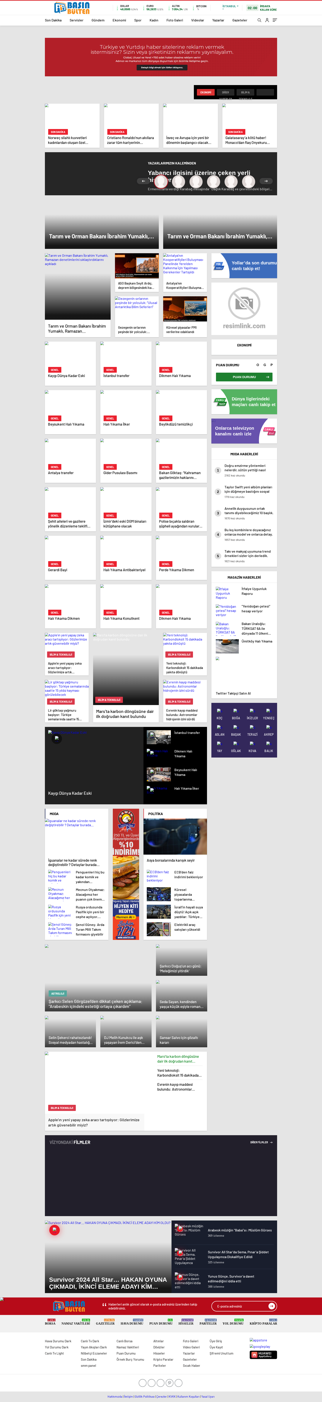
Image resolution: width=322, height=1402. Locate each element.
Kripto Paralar (263, 1322)
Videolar (197, 20)
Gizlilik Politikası (145, 1396)
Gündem (98, 20)
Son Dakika (53, 20)
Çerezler (161, 1396)
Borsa (50, 1322)
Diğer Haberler (225, 93)
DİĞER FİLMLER (259, 1142)
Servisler (76, 20)
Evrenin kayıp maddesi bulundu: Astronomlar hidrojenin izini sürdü (175, 1086)
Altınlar (158, 1341)
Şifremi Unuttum (221, 1353)
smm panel (88, 1365)
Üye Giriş (216, 1341)
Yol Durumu (233, 1322)
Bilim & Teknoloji (245, 93)
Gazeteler (239, 20)
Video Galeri (191, 1347)
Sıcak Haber (191, 1365)
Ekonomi (119, 20)
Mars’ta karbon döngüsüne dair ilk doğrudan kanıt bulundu (178, 1058)
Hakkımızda (115, 1396)
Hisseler (186, 1322)
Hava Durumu (132, 1322)
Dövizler (159, 1347)
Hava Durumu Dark (58, 1341)
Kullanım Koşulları (188, 1396)
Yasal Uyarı (208, 1396)
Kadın (154, 20)
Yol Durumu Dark (57, 1347)
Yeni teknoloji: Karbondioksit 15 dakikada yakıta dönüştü (178, 1072)
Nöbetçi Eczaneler (94, 1353)
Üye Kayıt (216, 1347)
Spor (138, 20)
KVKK (172, 1396)
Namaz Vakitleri (76, 1322)
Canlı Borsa (125, 1341)
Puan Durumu (161, 1322)
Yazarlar (218, 20)
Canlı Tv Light (54, 1353)
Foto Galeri (174, 20)
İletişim (128, 1396)
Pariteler (208, 1322)
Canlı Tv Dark (90, 1341)
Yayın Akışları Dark (94, 1347)
